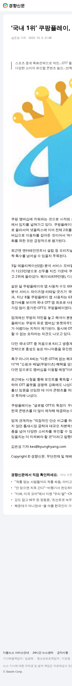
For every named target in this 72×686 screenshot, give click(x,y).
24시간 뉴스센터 (43, 652)
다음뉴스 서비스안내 (16, 652)
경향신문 (17, 6)
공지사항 (62, 652)
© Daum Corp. (13, 671)
